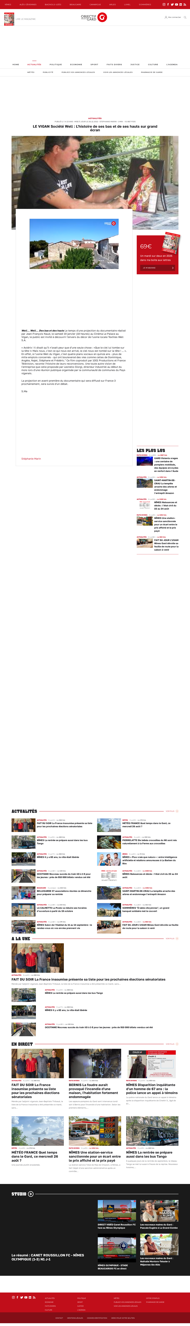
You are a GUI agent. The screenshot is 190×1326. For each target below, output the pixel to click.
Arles (112, 4)
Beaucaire (75, 4)
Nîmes (8, 4)
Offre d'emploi (153, 1298)
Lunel (127, 4)
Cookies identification (97, 1318)
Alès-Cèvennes (28, 4)
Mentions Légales (75, 1318)
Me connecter (174, 17)
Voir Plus (170, 811)
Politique (56, 64)
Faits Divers (114, 64)
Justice (135, 64)
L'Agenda (172, 64)
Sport (94, 64)
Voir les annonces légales (118, 72)
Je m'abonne (149, 268)
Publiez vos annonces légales (78, 72)
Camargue (95, 4)
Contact (59, 1318)
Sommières (145, 4)
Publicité (48, 72)
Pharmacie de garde (152, 72)
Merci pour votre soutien (123, 1318)
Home (16, 64)
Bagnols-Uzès (53, 4)
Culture (153, 64)
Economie (76, 64)
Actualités (34, 64)
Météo (30, 72)
